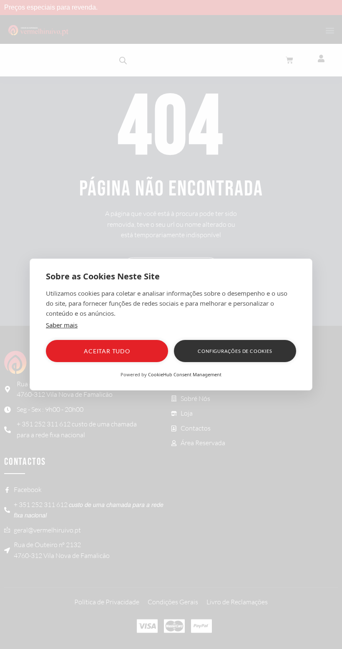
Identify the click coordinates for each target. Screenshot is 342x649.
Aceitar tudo (107, 351)
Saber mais (62, 325)
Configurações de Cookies (235, 351)
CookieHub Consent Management (184, 374)
